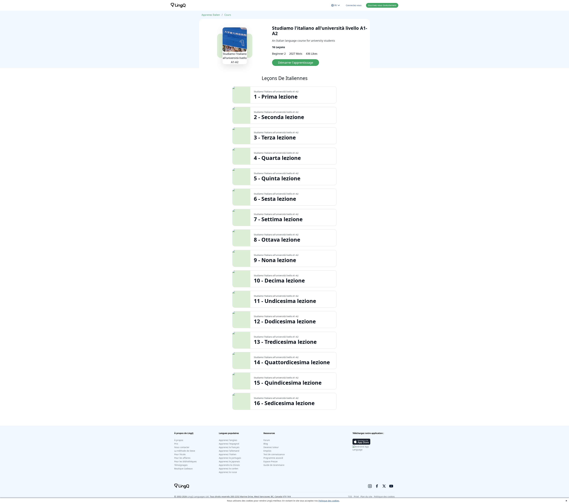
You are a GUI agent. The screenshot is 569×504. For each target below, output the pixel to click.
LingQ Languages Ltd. (198, 496)
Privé (356, 496)
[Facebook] (377, 486)
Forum (266, 440)
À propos (178, 440)
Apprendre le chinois (229, 465)
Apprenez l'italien (227, 454)
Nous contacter (181, 447)
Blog (265, 443)
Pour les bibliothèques (185, 461)
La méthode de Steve (184, 450)
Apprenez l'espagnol (229, 443)
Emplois (267, 450)
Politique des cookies (328, 500)
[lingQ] (178, 5)
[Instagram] (369, 486)
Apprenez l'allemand (229, 450)
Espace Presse (270, 461)
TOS (350, 496)
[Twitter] (384, 486)
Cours (227, 14)
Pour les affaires (182, 457)
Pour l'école (180, 454)
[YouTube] (391, 486)
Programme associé (273, 457)
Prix (176, 443)
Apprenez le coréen (228, 468)
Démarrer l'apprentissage (295, 63)
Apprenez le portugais (230, 457)
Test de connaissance (274, 454)
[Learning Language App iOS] (361, 442)
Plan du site (366, 496)
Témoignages (181, 465)
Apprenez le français (229, 447)
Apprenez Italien (211, 14)
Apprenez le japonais (229, 461)
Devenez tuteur (271, 447)
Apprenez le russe (228, 472)
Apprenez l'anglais (228, 440)
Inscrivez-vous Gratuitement (382, 5)
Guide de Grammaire (273, 465)
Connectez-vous (354, 5)
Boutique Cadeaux (183, 468)
